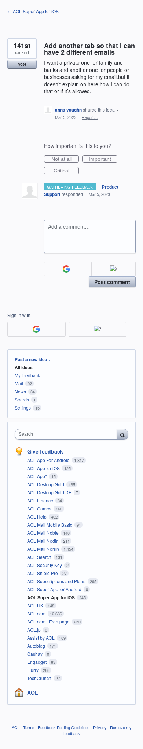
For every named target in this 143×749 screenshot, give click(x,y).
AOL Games (39, 508)
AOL (32, 692)
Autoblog (36, 646)
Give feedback (45, 451)
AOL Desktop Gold (46, 484)
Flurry (33, 670)
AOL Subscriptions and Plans (57, 581)
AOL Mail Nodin (43, 541)
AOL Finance (40, 500)
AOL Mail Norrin (43, 549)
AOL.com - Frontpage (49, 621)
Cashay (35, 654)
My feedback (27, 375)
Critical (66, 171)
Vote (22, 64)
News (20, 391)
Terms (28, 727)
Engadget (37, 662)
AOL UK (35, 605)
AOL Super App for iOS (51, 597)
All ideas (24, 367)
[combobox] (67, 434)
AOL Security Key (45, 565)
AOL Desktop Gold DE (50, 492)
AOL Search (39, 557)
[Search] (122, 434)
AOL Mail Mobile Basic (50, 524)
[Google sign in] (66, 269)
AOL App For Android (49, 460)
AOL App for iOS (44, 468)
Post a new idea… (33, 359)
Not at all (65, 159)
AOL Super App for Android (54, 589)
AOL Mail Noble (43, 533)
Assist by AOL (41, 638)
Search (22, 399)
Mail (19, 383)
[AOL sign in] (113, 269)
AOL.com (37, 613)
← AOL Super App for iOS (33, 11)
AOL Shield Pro (43, 573)
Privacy (100, 727)
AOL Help (37, 516)
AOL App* (37, 476)
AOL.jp (34, 629)
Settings (23, 407)
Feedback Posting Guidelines (64, 727)
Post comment (112, 282)
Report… (90, 117)
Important (103, 159)
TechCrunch (39, 678)
